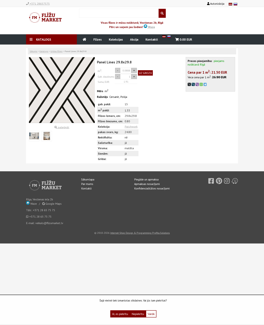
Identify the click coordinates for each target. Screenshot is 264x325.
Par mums (87, 184)
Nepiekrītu (138, 314)
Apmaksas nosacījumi (147, 184)
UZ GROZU (145, 73)
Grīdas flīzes (56, 51)
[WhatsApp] (201, 84)
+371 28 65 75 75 (44, 210)
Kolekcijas (116, 39)
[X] (189, 84)
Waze (151, 27)
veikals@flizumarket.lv (49, 223)
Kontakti (151, 39)
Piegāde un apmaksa (146, 179)
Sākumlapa (87, 179)
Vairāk (151, 314)
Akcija (134, 39)
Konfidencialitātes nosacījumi (152, 188)
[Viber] (197, 84)
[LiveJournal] (193, 84)
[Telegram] (205, 84)
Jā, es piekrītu (120, 314)
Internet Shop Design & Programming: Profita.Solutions (140, 233)
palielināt (63, 127)
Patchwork (131, 126)
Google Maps (53, 203)
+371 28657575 (39, 3)
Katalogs (44, 51)
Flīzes (97, 39)
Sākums (33, 51)
